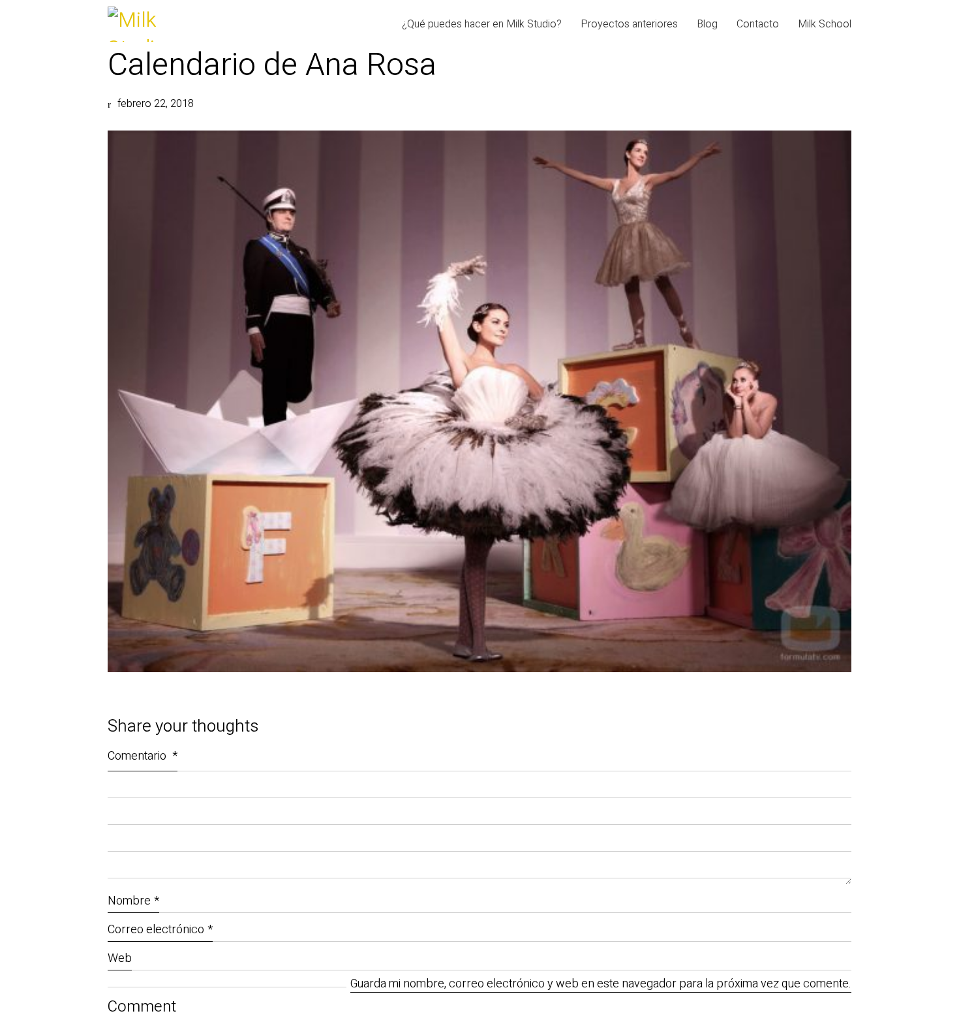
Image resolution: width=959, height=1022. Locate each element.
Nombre (133, 901)
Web (120, 958)
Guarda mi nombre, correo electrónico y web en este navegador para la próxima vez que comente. (600, 984)
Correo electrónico (160, 929)
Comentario (142, 756)
